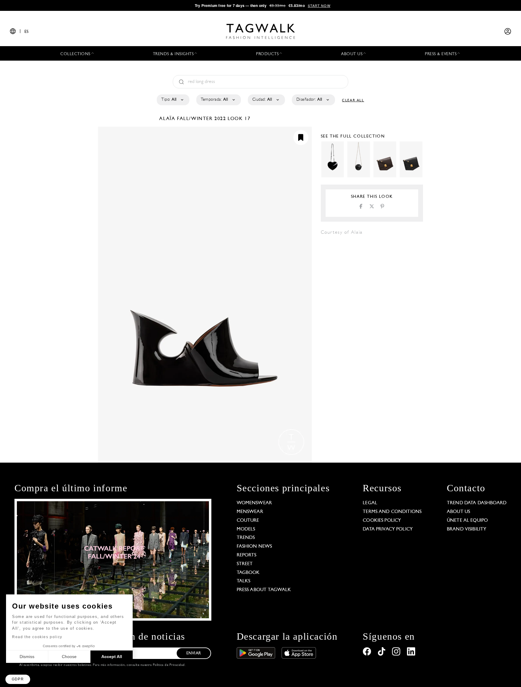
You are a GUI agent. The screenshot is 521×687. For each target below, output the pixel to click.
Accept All (111, 656)
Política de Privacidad (169, 665)
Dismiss (27, 656)
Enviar (193, 653)
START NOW (319, 5)
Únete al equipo (467, 520)
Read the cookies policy (37, 637)
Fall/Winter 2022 (201, 118)
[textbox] (172, 99)
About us (458, 511)
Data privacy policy (388, 529)
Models (246, 529)
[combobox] (172, 99)
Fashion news (254, 546)
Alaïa (168, 118)
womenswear (254, 503)
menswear (250, 511)
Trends (246, 537)
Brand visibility (466, 529)
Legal (370, 503)
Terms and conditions (392, 511)
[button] (17, 679)
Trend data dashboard (477, 503)
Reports (247, 555)
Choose (69, 656)
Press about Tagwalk (264, 589)
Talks (244, 581)
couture (248, 520)
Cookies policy (382, 520)
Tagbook (248, 572)
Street (245, 564)
